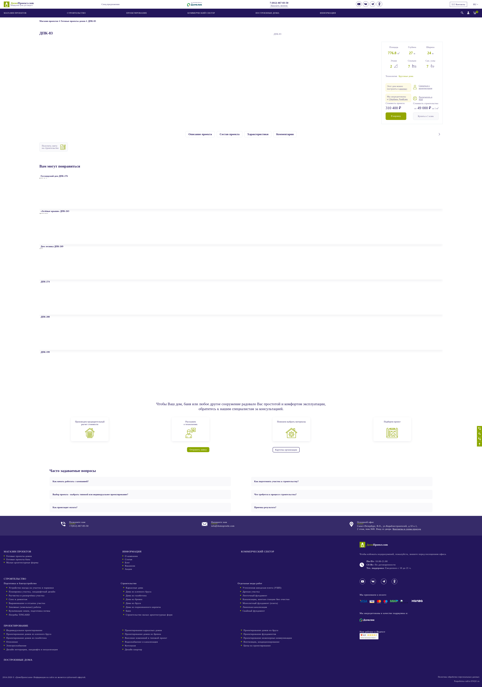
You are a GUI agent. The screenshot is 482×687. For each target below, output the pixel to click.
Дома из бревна (134, 599)
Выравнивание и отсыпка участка (27, 603)
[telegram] (372, 6)
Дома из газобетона (136, 595)
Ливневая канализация (255, 607)
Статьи (128, 559)
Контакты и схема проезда (407, 529)
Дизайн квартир (133, 649)
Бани (128, 611)
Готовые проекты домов (19, 556)
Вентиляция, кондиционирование (262, 642)
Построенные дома (267, 13)
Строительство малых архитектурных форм (149, 614)
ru (475, 4)
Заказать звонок (279, 5)
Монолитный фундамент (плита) (260, 603)
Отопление (12, 642)
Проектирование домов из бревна (143, 634)
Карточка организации (286, 450)
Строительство (76, 13)
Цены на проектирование (257, 645)
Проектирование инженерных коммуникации (268, 638)
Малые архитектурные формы (22, 562)
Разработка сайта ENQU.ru (466, 681)
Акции (128, 569)
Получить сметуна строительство (50, 147)
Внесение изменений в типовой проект (146, 638)
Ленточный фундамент (255, 595)
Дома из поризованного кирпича (143, 607)
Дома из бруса (133, 603)
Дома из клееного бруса (138, 591)
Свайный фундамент (254, 611)
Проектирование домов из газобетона (26, 638)
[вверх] (479, 443)
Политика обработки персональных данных (458, 677)
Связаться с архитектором (425, 87)
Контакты (460, 4)
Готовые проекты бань (18, 559)
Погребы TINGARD (19, 614)
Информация (328, 13)
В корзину (396, 116)
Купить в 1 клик (426, 116)
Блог (127, 562)
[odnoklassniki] (379, 6)
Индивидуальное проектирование (24, 630)
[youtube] (359, 6)
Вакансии (130, 566)
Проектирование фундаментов (260, 634)
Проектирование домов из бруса (261, 630)
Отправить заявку (198, 449)
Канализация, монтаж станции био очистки (266, 599)
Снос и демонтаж (18, 599)
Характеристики (257, 134)
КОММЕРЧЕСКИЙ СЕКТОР (201, 13)
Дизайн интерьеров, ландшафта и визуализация (32, 649)
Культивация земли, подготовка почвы (29, 611)
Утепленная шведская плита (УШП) (262, 588)
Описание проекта (200, 134)
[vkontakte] (366, 6)
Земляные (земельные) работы (25, 607)
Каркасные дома (134, 588)
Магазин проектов (15, 13)
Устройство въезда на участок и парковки (31, 588)
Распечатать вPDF (425, 98)
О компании (131, 556)
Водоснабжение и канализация (141, 642)
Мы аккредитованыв (397, 97)
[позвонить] (479, 428)
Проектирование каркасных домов (143, 630)
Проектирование (136, 13)
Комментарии (285, 134)
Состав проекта (229, 134)
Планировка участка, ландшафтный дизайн (32, 591)
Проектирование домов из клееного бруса (28, 634)
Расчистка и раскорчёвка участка (26, 595)
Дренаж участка (251, 591)
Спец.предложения (110, 4)
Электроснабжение (16, 645)
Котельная (130, 645)
